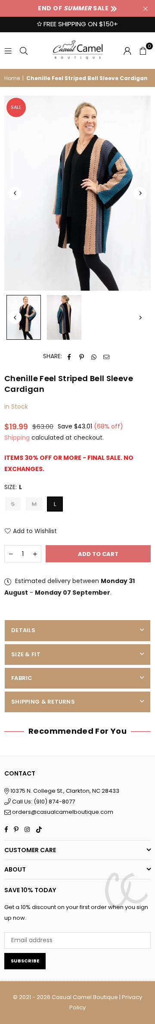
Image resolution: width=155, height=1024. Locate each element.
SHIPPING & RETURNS (43, 702)
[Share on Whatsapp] (94, 356)
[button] (143, 50)
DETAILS (23, 630)
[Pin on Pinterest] (81, 356)
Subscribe (25, 960)
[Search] (23, 50)
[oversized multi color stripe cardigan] (23, 317)
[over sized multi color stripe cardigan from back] (64, 317)
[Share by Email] (106, 356)
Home (12, 78)
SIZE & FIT (25, 654)
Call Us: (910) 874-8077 (43, 801)
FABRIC (22, 678)
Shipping (17, 437)
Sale (16, 107)
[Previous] (15, 193)
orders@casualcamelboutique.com (62, 812)
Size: (13, 487)
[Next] (139, 193)
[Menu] (8, 50)
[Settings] (127, 50)
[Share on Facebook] (69, 356)
